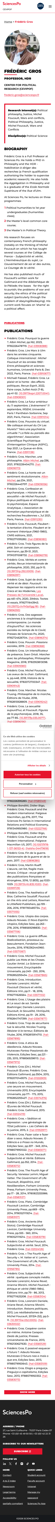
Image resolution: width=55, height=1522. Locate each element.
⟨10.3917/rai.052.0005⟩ (23, 1320)
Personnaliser (26, 784)
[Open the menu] (50, 6)
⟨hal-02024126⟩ (34, 1249)
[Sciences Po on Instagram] (22, 1463)
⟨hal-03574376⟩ (37, 1098)
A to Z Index (9, 1480)
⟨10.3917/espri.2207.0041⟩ (34, 393)
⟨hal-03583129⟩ (37, 1343)
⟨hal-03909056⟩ (38, 484)
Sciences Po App (36, 1503)
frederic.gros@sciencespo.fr (21, 95)
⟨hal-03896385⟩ (30, 860)
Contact (7, 1475)
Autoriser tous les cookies (27, 774)
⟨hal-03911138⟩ (26, 452)
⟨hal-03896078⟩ (38, 555)
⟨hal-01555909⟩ (37, 1078)
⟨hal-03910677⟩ (41, 373)
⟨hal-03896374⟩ (38, 637)
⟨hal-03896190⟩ (16, 721)
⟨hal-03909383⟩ (16, 666)
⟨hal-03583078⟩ (36, 1236)
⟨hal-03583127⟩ (16, 1197)
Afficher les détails (37, 765)
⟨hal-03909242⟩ (38, 701)
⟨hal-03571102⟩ (36, 995)
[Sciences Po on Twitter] (10, 1463)
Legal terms (9, 1492)
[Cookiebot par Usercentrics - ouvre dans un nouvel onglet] (39, 726)
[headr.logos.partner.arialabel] (40, 6)
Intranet (32, 1486)
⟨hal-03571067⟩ (16, 951)
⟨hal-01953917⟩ (38, 1130)
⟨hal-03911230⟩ (34, 519)
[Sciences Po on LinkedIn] (4, 1463)
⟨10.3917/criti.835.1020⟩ (27, 884)
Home (8, 21)
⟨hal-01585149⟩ (37, 801)
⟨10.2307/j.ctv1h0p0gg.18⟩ (22, 606)
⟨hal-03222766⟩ (37, 828)
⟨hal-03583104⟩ (36, 1296)
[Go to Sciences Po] (17, 1414)
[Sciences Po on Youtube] (33, 1463)
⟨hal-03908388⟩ (38, 346)
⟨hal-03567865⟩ (37, 975)
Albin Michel (31, 460)
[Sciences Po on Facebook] (16, 1463)
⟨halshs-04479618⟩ (37, 848)
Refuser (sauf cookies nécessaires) (27, 793)
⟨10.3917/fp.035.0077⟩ (32, 717)
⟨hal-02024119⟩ (16, 1114)
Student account (36, 1475)
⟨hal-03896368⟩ (35, 646)
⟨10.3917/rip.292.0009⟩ (20, 571)
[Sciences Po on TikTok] (27, 1463)
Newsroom (9, 1486)
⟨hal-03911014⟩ (40, 417)
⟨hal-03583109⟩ (38, 1363)
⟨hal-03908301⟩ (16, 397)
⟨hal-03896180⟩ (37, 539)
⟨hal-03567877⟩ (37, 1018)
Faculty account (36, 1480)
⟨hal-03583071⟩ (37, 1149)
